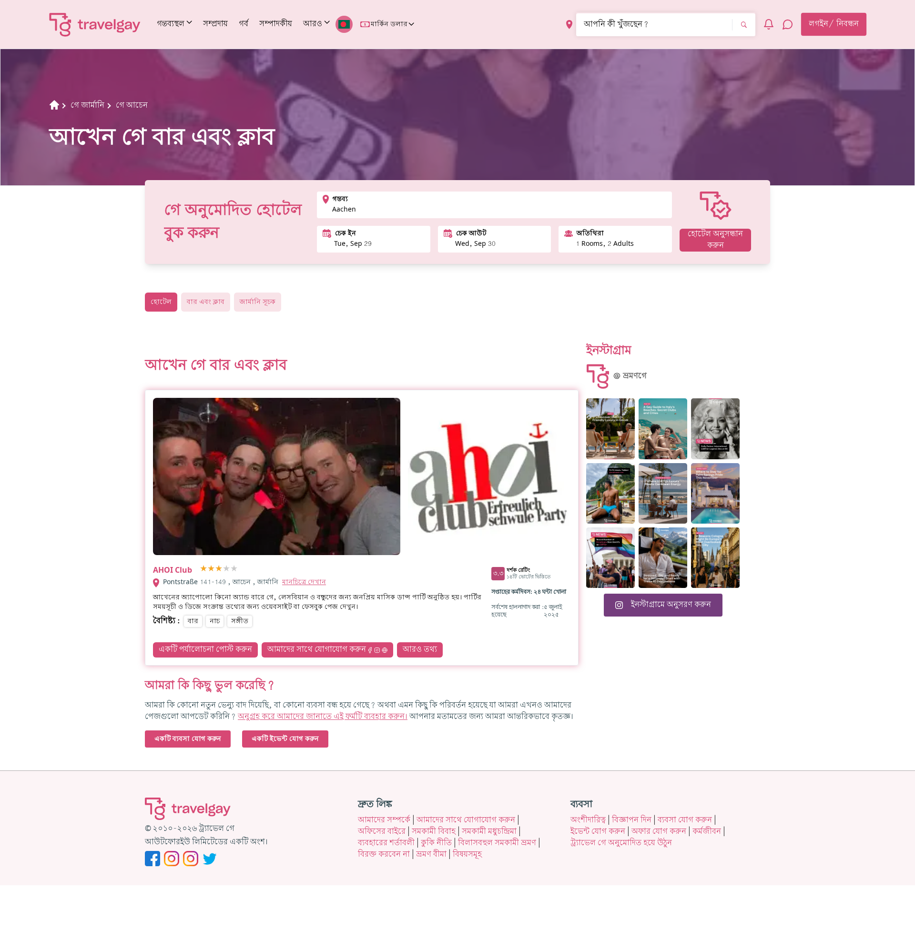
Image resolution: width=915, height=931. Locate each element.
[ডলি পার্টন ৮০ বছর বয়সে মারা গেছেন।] (715, 428)
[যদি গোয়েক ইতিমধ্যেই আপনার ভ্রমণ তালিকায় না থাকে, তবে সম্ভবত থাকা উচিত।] (610, 428)
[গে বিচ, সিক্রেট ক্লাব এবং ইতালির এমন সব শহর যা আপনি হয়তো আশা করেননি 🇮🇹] (663, 428)
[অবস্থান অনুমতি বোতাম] (569, 24)
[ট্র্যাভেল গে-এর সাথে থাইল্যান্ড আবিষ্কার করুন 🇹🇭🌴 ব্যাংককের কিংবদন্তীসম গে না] (610, 493)
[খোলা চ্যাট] (787, 24)
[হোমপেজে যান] (95, 24)
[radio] (203, 569)
